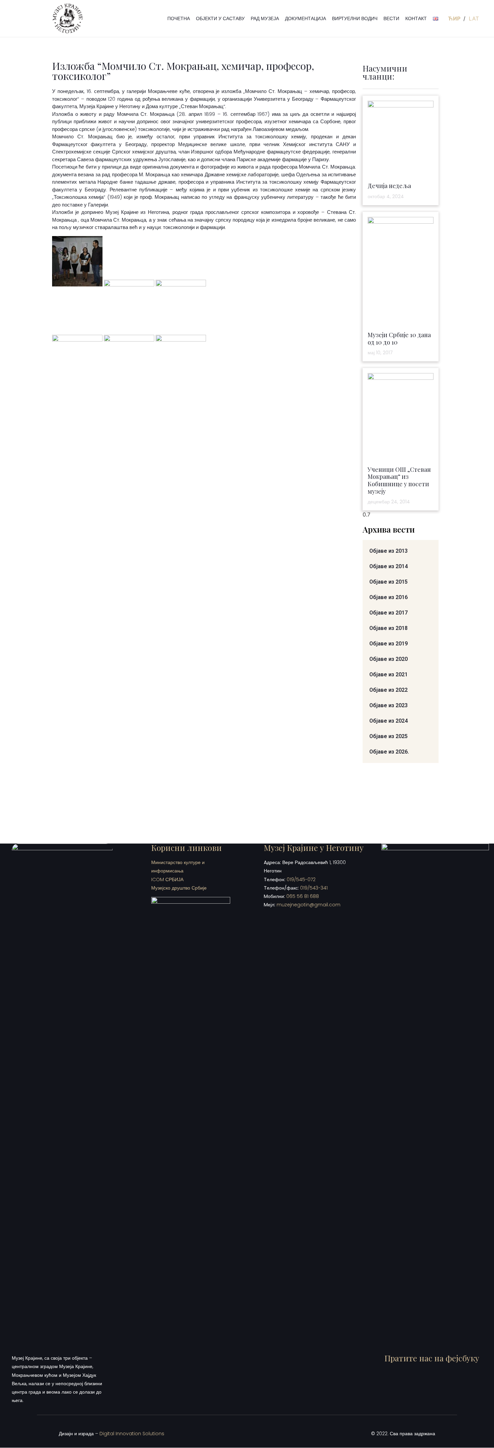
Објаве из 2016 (388, 597)
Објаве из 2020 (388, 659)
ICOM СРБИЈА (167, 879)
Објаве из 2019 (388, 643)
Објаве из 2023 (388, 705)
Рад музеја (265, 18)
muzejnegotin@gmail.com (308, 904)
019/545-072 (301, 879)
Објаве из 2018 (388, 628)
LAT (474, 18)
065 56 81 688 (302, 896)
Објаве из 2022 (388, 690)
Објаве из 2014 (388, 566)
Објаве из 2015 (388, 582)
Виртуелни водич (354, 18)
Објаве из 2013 (388, 551)
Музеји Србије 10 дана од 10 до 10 (399, 338)
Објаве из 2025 (388, 736)
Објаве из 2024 (388, 721)
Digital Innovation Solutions (131, 1433)
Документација (305, 18)
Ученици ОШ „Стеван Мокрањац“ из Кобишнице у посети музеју (399, 480)
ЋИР (455, 18)
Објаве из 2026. (389, 752)
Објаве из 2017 (388, 612)
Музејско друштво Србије (179, 888)
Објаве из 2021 (388, 674)
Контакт (416, 18)
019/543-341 (314, 888)
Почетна (178, 18)
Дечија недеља (389, 186)
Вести (391, 18)
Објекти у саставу (220, 18)
